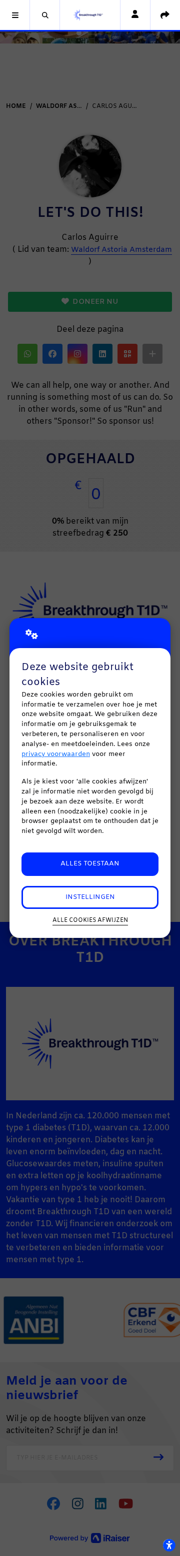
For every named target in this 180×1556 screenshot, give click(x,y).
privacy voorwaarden (56, 754)
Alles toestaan (90, 863)
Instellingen (90, 897)
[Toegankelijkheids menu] (169, 1545)
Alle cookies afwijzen (90, 920)
